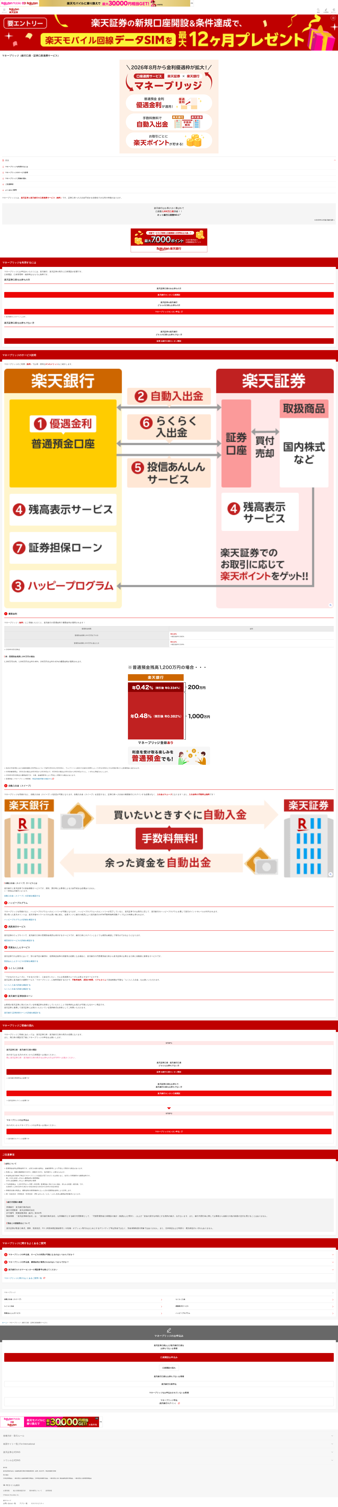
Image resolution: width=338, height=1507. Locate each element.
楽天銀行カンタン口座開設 (169, 295)
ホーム (4, 1323)
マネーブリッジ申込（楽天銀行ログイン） (168, 1401)
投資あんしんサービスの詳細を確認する (21, 961)
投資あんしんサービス (12, 1313)
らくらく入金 (180, 1299)
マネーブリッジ (10, 1292)
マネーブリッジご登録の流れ (15, 178)
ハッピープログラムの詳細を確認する (20, 920)
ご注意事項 (9, 184)
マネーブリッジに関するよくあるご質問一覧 (23, 1278)
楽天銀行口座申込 (169, 1384)
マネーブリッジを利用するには (16, 167)
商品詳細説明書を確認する (42, 779)
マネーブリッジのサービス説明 (16, 172)
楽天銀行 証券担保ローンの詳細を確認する (22, 1013)
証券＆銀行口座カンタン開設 (169, 341)
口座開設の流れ (169, 1368)
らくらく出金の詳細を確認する (17, 989)
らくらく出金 (9, 1306)
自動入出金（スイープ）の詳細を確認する (22, 896)
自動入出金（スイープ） (13, 1299)
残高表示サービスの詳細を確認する (19, 940)
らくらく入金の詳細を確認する (17, 985)
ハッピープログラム (183, 1313)
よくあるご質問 (11, 190)
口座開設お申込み (169, 1357)
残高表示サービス (182, 1306)
